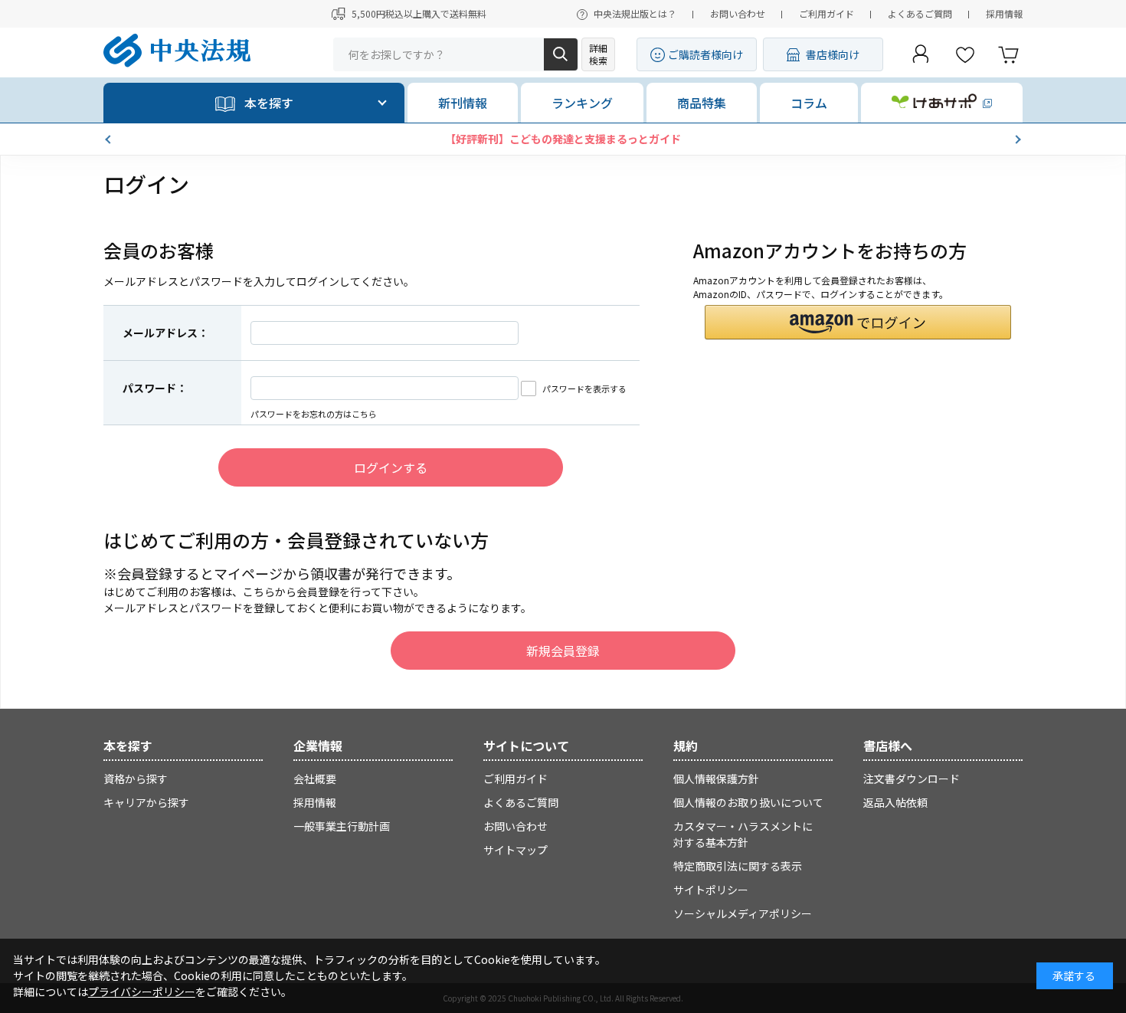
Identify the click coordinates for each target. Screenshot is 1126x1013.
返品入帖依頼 (895, 802)
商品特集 (701, 102)
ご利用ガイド (826, 13)
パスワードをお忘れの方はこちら (313, 414)
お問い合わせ (737, 13)
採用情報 (1004, 13)
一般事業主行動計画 (341, 826)
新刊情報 (462, 102)
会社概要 (314, 778)
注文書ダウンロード (911, 778)
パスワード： (155, 387)
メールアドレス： (165, 332)
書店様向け (832, 54)
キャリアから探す (146, 802)
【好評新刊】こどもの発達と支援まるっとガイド (563, 138)
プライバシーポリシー (141, 991)
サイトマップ (515, 849)
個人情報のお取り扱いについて (748, 802)
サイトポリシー (710, 889)
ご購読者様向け (705, 54)
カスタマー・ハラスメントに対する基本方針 (743, 834)
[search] (561, 54)
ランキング (582, 102)
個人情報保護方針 (716, 778)
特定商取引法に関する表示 (737, 866)
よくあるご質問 (920, 13)
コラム (808, 102)
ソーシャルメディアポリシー (742, 913)
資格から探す (135, 778)
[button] (109, 139)
